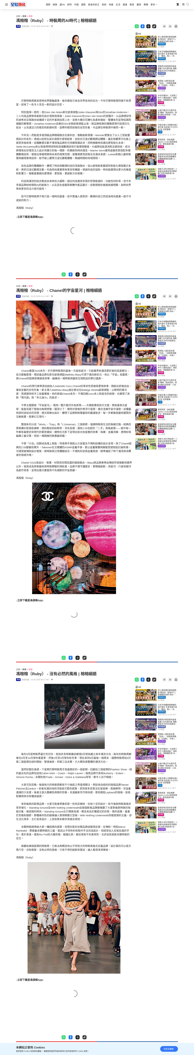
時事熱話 (161, 44)
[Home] (18, 4)
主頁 (18, 16)
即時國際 (161, 73)
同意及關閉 (169, 1049)
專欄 (24, 16)
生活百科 (161, 88)
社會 (160, 132)
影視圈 (160, 102)
